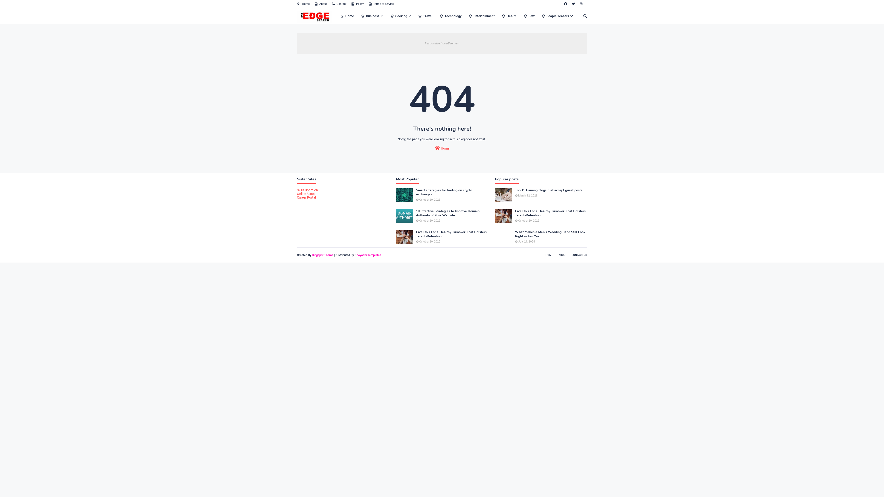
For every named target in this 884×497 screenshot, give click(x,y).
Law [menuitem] (532, 16)
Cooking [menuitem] (401, 16)
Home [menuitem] (349, 16)
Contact (341, 4)
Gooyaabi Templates (368, 255)
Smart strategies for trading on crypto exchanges (444, 192)
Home (306, 4)
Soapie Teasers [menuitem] (558, 16)
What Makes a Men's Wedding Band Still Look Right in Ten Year (550, 234)
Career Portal (306, 197)
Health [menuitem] (512, 16)
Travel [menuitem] (428, 16)
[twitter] (573, 4)
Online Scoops (307, 194)
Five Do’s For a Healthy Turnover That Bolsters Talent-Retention (451, 234)
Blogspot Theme (322, 255)
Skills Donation (307, 190)
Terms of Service (383, 4)
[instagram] (581, 4)
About (323, 4)
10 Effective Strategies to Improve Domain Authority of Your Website (448, 213)
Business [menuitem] (372, 16)
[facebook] (565, 4)
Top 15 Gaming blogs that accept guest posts (548, 190)
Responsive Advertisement (442, 43)
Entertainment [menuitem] (484, 16)
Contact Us (579, 255)
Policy (360, 4)
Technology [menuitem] (453, 16)
